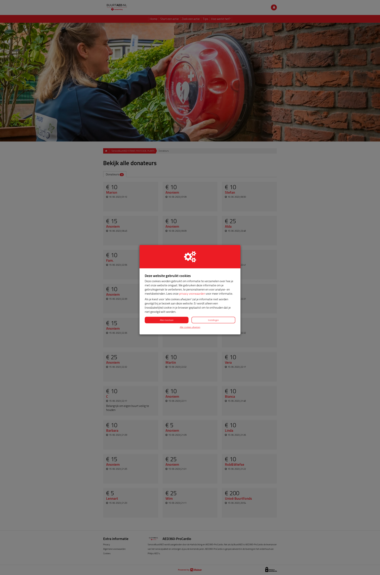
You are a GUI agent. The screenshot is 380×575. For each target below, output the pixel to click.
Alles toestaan (167, 320)
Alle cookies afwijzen (190, 327)
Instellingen (213, 320)
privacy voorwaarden (192, 293)
